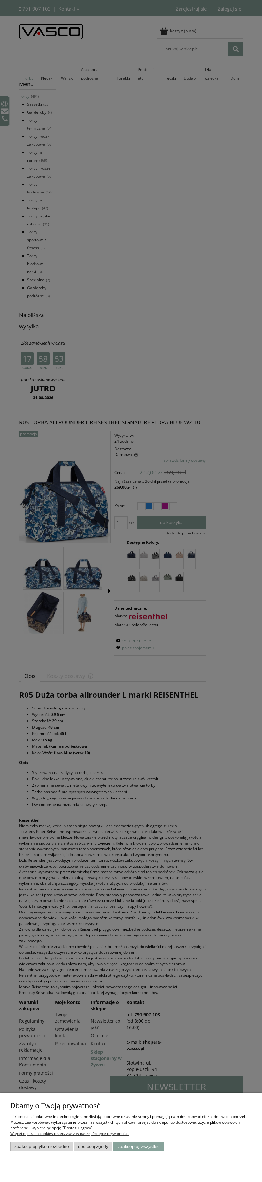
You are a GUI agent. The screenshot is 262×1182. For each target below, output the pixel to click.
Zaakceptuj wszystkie (139, 1146)
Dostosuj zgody (93, 1146)
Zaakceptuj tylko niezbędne (41, 1146)
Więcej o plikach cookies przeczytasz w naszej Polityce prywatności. (69, 1133)
